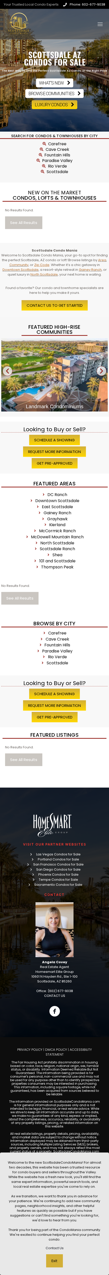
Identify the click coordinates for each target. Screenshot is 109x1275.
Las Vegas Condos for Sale (58, 854)
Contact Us (55, 1248)
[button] (7, 371)
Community (18, 264)
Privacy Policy (29, 1049)
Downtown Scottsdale (21, 269)
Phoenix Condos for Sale (58, 874)
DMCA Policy (56, 1049)
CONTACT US (54, 995)
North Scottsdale (44, 274)
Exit (54, 1260)
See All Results (23, 222)
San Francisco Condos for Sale (58, 864)
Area (102, 260)
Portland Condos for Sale (58, 859)
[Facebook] (54, 1011)
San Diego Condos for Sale (58, 869)
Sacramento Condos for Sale (58, 884)
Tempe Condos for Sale (58, 879)
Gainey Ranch (90, 269)
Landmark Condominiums (54, 406)
